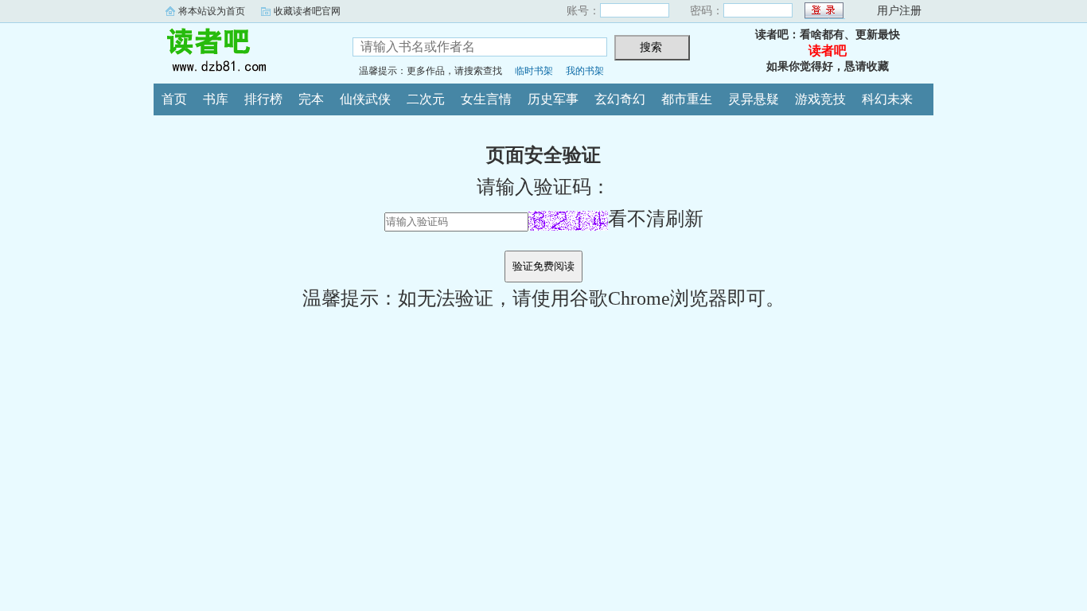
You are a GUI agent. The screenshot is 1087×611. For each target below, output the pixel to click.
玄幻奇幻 (619, 99)
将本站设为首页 (211, 11)
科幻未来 (887, 99)
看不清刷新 (655, 218)
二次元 (426, 99)
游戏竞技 (820, 99)
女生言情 (486, 99)
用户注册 (899, 11)
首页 (174, 99)
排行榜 (263, 99)
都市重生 (686, 99)
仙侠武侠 (365, 99)
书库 (215, 99)
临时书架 (534, 70)
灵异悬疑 (753, 99)
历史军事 (553, 99)
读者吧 (241, 51)
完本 (311, 99)
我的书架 (585, 70)
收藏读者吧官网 (307, 11)
